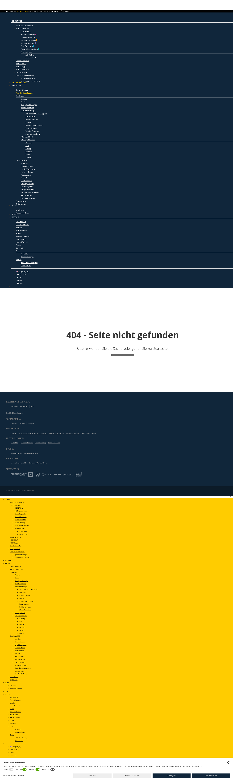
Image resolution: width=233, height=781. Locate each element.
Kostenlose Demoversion (17, 502)
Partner (12, 720)
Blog (6, 691)
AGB (32, 406)
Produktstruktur (19, 651)
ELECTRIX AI (19, 508)
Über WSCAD (14, 697)
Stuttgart (21, 633)
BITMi (78, 474)
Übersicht (17, 575)
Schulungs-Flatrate (20, 613)
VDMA (68, 474)
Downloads (13, 723)
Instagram (31, 423)
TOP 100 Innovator (15, 700)
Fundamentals (23, 592)
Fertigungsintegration (21, 665)
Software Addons (20, 528)
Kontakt (13, 433)
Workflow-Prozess (20, 648)
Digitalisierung (14, 680)
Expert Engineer (24, 604)
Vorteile (17, 578)
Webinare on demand (31, 453)
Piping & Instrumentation (22, 525)
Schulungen (13, 572)
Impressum (14, 406)
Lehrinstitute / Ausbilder (19, 463)
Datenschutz (24, 406)
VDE (57, 474)
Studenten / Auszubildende (38, 463)
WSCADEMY (14, 540)
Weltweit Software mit (37, 11)
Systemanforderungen (21, 555)
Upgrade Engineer (24, 595)
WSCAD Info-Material (88, 433)
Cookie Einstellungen (14, 413)
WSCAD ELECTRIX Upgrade (28, 589)
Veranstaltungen (16, 453)
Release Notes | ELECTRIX (23, 557)
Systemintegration (20, 662)
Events (7, 683)
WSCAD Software (15, 505)
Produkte (7, 499)
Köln (20, 621)
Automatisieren (14, 677)
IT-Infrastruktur (19, 656)
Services (7, 563)
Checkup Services (20, 642)
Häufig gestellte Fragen (21, 581)
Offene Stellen (19, 741)
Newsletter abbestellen (56, 433)
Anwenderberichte (27, 443)
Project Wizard (23, 534)
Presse (11, 726)
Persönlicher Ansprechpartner (28, 433)
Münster (21, 630)
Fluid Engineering (20, 522)
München (22, 627)
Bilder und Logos (54, 443)
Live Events (13, 685)
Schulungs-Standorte (21, 616)
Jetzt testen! (8, 560)
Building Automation (21, 511)
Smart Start (18, 639)
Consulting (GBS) (15, 636)
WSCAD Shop (14, 715)
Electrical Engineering (21, 517)
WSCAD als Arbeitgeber (22, 738)
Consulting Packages (21, 674)
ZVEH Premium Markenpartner (22, 474)
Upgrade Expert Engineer (26, 601)
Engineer (22, 598)
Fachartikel (14, 443)
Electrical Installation (20, 520)
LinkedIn (14, 423)
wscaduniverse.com (15, 537)
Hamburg (22, 619)
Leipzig (21, 624)
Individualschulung (20, 584)
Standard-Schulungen (21, 587)
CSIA (46, 474)
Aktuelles (12, 703)
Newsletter (43, 433)
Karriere (12, 735)
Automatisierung (19, 671)
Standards (17, 653)
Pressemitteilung (40, 443)
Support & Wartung (72, 433)
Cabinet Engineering (20, 514)
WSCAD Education (15, 546)
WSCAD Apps (14, 543)
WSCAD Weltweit (15, 717)
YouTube (22, 423)
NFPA (38, 474)
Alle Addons (23, 531)
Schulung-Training (20, 659)
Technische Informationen (17, 552)
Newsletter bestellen (15, 712)
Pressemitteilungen (20, 732)
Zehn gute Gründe (15, 549)
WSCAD (7, 694)
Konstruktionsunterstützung (23, 668)
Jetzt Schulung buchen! (16, 569)
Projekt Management (20, 645)
